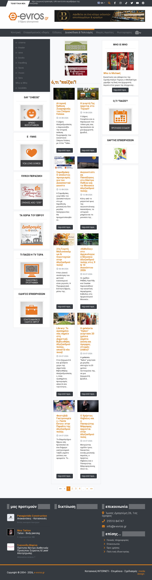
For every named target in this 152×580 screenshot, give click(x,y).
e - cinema (20, 42)
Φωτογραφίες (124, 32)
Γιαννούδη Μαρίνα (27, 545)
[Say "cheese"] (31, 116)
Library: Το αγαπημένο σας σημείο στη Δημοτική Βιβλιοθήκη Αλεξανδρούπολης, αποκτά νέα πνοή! (63, 340)
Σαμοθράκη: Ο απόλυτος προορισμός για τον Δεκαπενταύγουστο (63, 179)
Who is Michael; (112, 73)
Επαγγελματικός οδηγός (36, 32)
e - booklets (21, 88)
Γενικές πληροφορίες (118, 540)
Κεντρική (15, 32)
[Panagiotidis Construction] (10, 517)
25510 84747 (115, 521)
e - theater (20, 47)
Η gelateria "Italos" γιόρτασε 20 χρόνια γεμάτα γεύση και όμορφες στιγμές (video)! (87, 339)
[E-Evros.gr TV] (138, 32)
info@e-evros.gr (116, 526)
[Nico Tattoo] (10, 532)
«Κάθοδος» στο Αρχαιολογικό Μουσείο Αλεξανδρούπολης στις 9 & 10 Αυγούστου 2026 (87, 259)
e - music (20, 73)
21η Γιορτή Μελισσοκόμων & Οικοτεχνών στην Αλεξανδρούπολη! (63, 256)
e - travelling (21, 63)
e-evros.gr (39, 572)
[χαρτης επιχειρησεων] (120, 153)
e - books (20, 58)
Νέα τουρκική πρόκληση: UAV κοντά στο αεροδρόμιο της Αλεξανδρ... (54, 2)
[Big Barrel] (99, 15)
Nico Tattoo (24, 530)
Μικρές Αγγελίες (105, 32)
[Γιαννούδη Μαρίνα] (10, 546)
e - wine (19, 52)
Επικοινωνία (113, 544)
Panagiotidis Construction (32, 515)
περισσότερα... (65, 150)
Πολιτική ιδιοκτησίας (118, 551)
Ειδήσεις (57, 32)
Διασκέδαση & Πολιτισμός (79, 32)
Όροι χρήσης (113, 547)
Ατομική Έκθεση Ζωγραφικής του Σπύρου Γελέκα (63, 108)
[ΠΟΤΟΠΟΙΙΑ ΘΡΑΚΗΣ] (76, 70)
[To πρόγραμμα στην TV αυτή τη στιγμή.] (31, 273)
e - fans (19, 78)
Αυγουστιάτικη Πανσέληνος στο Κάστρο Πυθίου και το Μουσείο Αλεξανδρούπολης (87, 181)
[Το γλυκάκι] (76, 45)
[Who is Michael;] (120, 60)
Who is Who (21, 83)
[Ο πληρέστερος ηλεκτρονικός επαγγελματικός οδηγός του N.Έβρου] (28, 17)
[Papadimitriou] (76, 58)
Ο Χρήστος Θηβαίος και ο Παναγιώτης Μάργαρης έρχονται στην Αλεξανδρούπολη (87, 426)
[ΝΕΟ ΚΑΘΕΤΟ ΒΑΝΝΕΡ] (120, 211)
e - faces (20, 68)
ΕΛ (102, 3)
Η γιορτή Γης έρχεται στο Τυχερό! (87, 106)
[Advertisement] (120, 211)
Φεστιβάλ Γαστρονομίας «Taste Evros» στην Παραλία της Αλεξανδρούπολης (63, 423)
